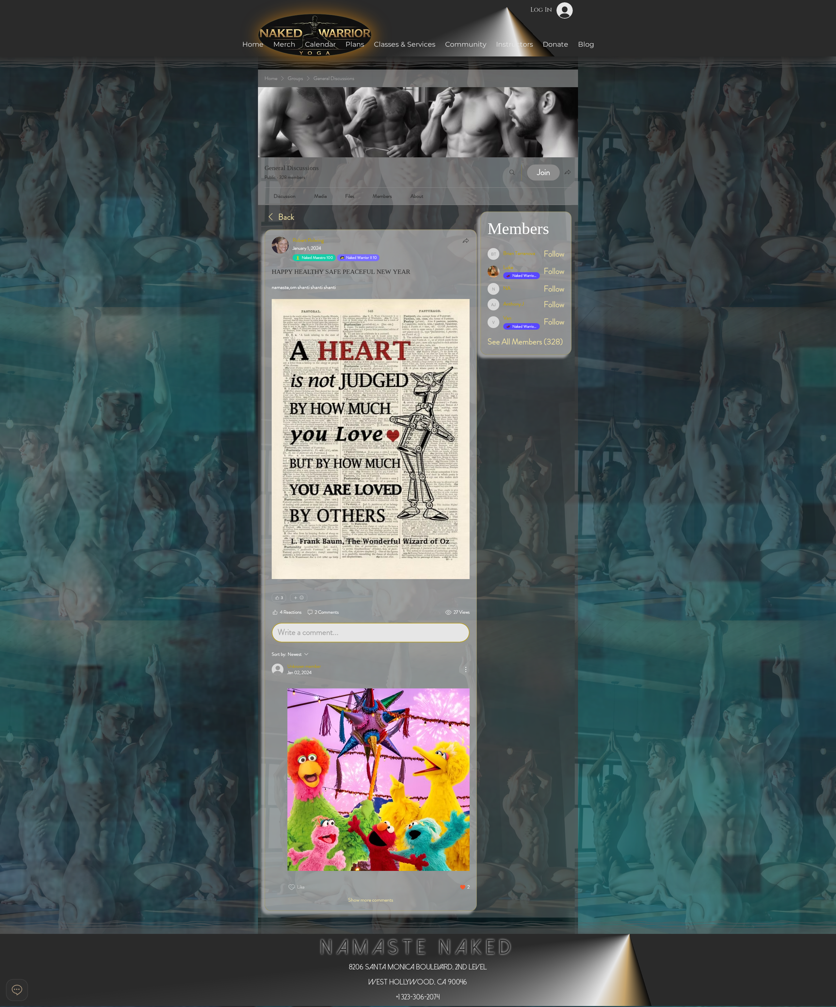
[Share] (466, 240)
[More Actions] (466, 669)
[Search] (512, 173)
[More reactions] (298, 597)
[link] (285, 196)
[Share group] (567, 172)
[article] (371, 570)
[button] (465, 44)
